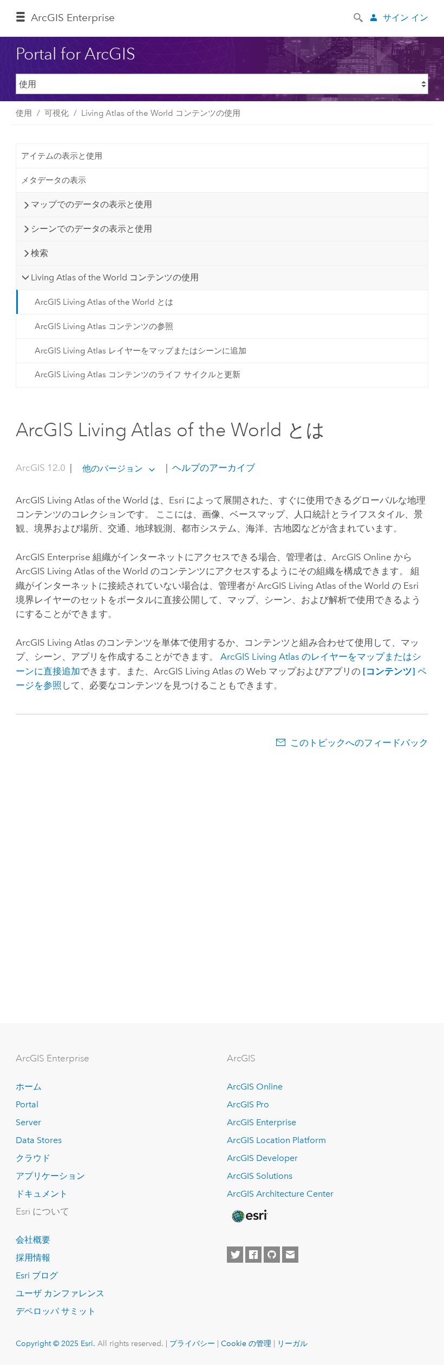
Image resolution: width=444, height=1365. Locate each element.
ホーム (29, 1086)
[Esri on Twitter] (235, 1254)
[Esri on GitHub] (272, 1254)
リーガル (292, 1343)
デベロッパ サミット (56, 1311)
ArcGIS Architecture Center (280, 1194)
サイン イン (405, 17)
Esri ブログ (37, 1275)
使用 (24, 113)
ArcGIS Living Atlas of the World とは (104, 302)
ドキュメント (42, 1194)
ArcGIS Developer (262, 1158)
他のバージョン (112, 468)
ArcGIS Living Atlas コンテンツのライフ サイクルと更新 (137, 374)
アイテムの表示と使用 (61, 156)
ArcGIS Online (255, 1086)
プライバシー (192, 1343)
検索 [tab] (39, 253)
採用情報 (33, 1257)
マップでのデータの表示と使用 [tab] (91, 204)
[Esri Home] (249, 1216)
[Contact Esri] (290, 1254)
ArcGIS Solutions (259, 1176)
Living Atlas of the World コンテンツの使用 (160, 113)
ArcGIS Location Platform (276, 1140)
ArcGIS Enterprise (73, 17)
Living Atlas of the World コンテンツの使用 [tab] (115, 277)
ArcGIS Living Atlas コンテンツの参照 (104, 326)
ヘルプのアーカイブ (212, 468)
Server (28, 1122)
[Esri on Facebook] (253, 1254)
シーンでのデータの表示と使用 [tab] (91, 229)
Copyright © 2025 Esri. (55, 1343)
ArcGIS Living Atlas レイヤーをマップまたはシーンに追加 (140, 351)
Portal (27, 1104)
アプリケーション (50, 1176)
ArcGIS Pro (248, 1104)
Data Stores (39, 1140)
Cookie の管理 (246, 1343)
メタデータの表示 (53, 180)
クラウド (33, 1158)
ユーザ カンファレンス (60, 1293)
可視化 (56, 113)
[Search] (359, 17)
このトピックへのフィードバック (359, 742)
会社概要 (33, 1240)
